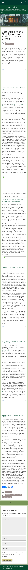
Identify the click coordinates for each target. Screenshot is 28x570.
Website (5, 548)
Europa (6, 112)
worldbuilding (7, 497)
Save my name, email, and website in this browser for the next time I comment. (13, 554)
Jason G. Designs (10, 568)
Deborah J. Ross (10, 42)
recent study (6, 102)
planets (19, 495)
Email (5, 543)
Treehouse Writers (11, 7)
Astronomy (8, 492)
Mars (14, 495)
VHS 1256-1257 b (6, 350)
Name (5, 538)
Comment (6, 519)
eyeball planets (19, 161)
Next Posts (21, 503)
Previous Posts (8, 503)
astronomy (8, 495)
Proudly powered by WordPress (10, 566)
